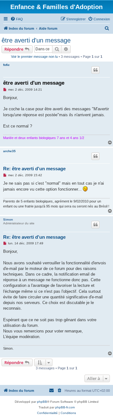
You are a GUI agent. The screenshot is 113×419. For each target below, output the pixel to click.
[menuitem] (16, 19)
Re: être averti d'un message (34, 168)
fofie (6, 65)
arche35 (9, 151)
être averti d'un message (36, 40)
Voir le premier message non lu (34, 56)
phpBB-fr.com (65, 407)
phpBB (42, 401)
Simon (8, 219)
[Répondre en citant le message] (95, 70)
